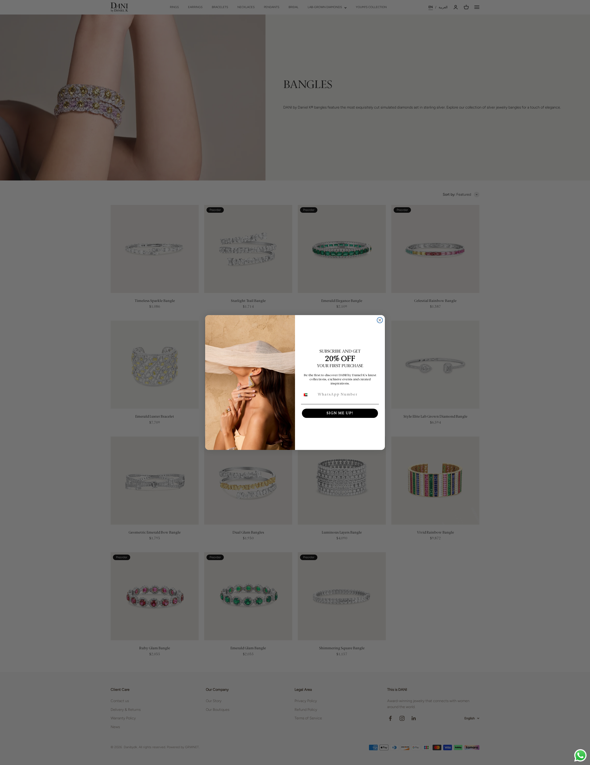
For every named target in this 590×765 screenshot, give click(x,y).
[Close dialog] (380, 320)
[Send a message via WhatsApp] (580, 755)
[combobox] (308, 394)
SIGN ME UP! (340, 413)
